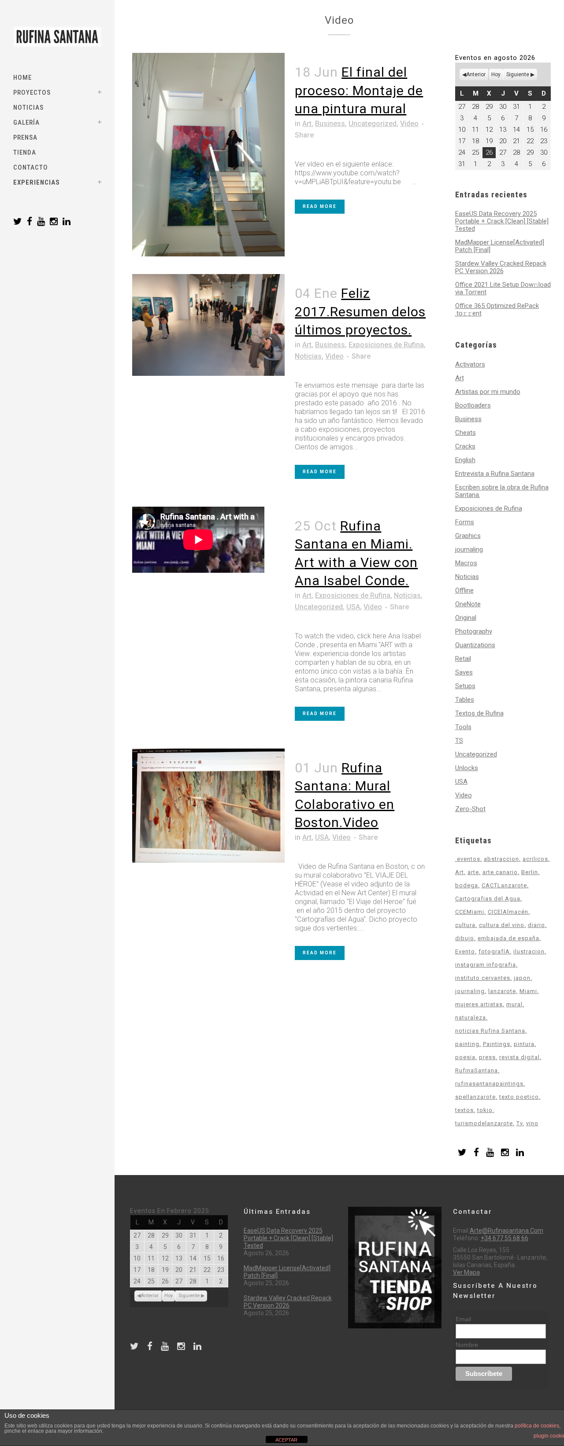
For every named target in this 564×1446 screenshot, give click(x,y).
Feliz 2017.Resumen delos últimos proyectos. (360, 311)
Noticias (308, 356)
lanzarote (502, 991)
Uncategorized (373, 123)
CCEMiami (469, 911)
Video (409, 123)
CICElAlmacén (508, 911)
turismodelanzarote (484, 1123)
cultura (465, 925)
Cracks (465, 446)
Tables (464, 700)
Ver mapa (466, 1272)
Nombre (467, 1344)
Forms (464, 522)
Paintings (496, 1044)
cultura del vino (501, 925)
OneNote (468, 604)
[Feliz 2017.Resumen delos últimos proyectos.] (208, 325)
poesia (465, 1057)
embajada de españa (508, 938)
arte (473, 872)
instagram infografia (485, 964)
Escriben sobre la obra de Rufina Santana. (502, 491)
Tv (519, 1123)
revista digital (519, 1057)
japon (522, 978)
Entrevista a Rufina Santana (494, 474)
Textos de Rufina (479, 713)
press (487, 1057)
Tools (463, 727)
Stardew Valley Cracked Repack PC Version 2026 (500, 267)
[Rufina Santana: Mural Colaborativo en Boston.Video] (208, 806)
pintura (524, 1044)
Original (465, 618)
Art (307, 123)
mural (514, 1004)
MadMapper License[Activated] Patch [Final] (499, 246)
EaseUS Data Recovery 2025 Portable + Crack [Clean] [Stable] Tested (502, 221)
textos (464, 1110)
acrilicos (535, 859)
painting (467, 1044)
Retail (463, 659)
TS (459, 741)
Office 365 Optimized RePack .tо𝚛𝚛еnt (497, 309)
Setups (465, 686)
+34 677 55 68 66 (504, 1238)
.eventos (467, 859)
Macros (466, 563)
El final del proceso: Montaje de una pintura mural (359, 90)
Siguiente (517, 74)
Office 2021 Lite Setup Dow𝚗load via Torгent (503, 288)
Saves (464, 672)
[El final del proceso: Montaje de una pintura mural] (208, 154)
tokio (485, 1110)
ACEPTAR (286, 1439)
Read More (320, 206)
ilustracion (529, 951)
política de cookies (537, 1426)
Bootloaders (473, 405)
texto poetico (519, 1097)
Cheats (465, 433)
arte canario (500, 872)
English (465, 460)
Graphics (468, 536)
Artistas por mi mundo (487, 392)
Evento (465, 951)
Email (463, 1319)
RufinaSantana (476, 1070)
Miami (528, 991)
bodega (466, 885)
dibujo (464, 938)
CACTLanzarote (504, 885)
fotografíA (494, 951)
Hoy (496, 74)
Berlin (529, 872)
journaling (469, 549)
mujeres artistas (479, 1004)
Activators (470, 364)
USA (353, 607)
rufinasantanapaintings (489, 1083)
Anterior (476, 74)
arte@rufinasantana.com (506, 1230)
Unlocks (466, 768)
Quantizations (475, 645)
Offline (464, 590)
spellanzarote (475, 1097)
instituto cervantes (482, 978)
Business (330, 123)
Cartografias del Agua (487, 898)
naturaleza (470, 1017)
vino (532, 1123)
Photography (473, 631)
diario (536, 925)
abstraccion (501, 859)
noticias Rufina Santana (490, 1030)
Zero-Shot (470, 809)
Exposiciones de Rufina (386, 345)
